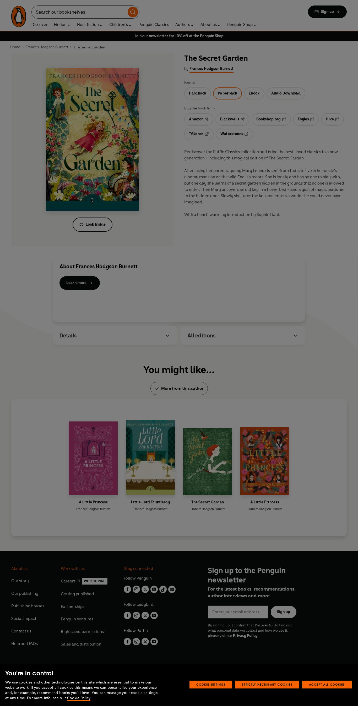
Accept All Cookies (327, 684)
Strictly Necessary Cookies (267, 684)
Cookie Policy (78, 698)
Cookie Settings (211, 684)
